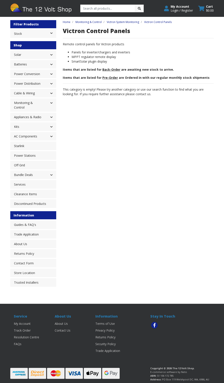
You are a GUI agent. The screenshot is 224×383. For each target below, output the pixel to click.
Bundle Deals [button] (23, 175)
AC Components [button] (25, 136)
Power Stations (25, 155)
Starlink (19, 146)
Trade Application (26, 234)
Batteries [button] (20, 64)
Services (20, 184)
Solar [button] (17, 55)
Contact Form (24, 263)
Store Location (24, 273)
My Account (22, 324)
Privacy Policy (105, 330)
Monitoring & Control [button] (23, 105)
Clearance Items (25, 194)
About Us (20, 244)
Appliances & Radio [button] (27, 117)
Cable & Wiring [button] (24, 93)
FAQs (17, 344)
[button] (178, 8)
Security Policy (105, 344)
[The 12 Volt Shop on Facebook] (154, 325)
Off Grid (19, 165)
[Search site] (139, 8)
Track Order (22, 330)
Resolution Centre (26, 337)
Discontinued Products (30, 204)
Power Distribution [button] (27, 83)
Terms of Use (105, 324)
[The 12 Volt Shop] (42, 8)
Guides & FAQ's (25, 225)
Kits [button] (16, 127)
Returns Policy (24, 253)
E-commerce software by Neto (168, 372)
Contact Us (62, 330)
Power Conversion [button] (27, 74)
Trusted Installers (26, 282)
